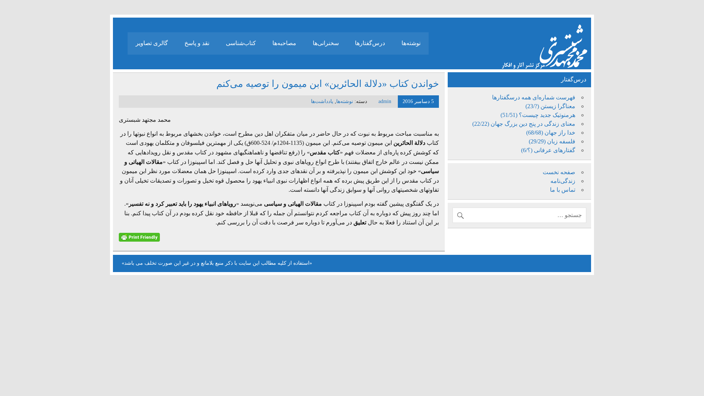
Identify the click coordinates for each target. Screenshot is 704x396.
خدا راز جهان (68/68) (550, 132)
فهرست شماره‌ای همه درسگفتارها (533, 97)
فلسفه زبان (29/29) (552, 141)
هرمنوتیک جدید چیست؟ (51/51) (537, 115)
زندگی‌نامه (562, 181)
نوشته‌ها (411, 43)
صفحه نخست (559, 172)
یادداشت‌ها (322, 101)
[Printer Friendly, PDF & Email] (139, 236)
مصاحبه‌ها (284, 43)
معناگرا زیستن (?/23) (550, 106)
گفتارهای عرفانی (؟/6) (548, 150)
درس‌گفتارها (370, 43)
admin (384, 101)
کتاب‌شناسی (241, 43)
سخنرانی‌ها (326, 43)
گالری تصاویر (152, 43)
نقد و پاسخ (196, 43)
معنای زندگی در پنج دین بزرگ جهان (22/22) (523, 124)
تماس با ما (562, 190)
